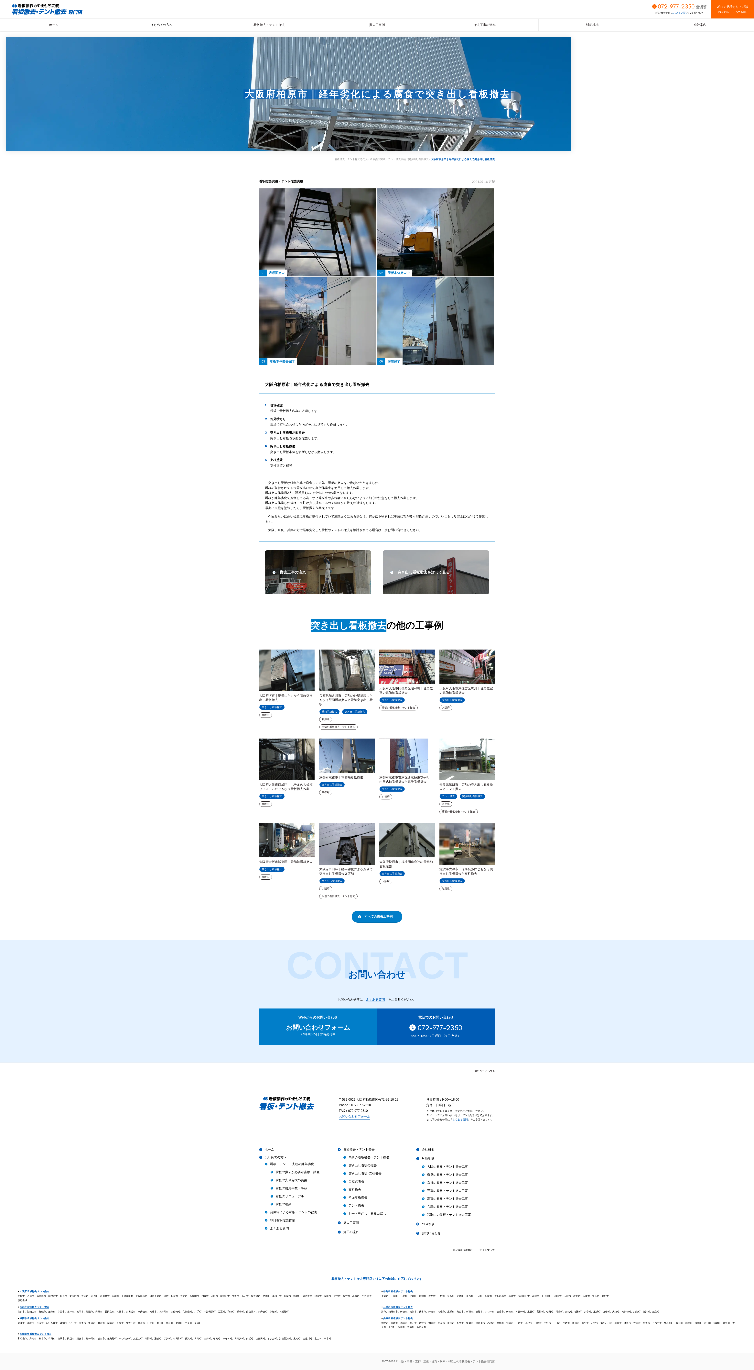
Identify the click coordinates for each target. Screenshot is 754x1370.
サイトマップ (487, 1250)
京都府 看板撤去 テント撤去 (34, 1307)
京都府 (325, 792)
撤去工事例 (377, 25)
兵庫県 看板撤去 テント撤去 (398, 1318)
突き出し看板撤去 (348, 625)
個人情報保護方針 (462, 1250)
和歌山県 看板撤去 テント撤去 (35, 1333)
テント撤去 (448, 796)
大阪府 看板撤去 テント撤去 (34, 1291)
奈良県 (446, 803)
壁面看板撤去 (329, 711)
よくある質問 (375, 999)
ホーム (54, 25)
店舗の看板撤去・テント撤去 (338, 726)
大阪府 (265, 714)
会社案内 (700, 25)
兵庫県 (325, 719)
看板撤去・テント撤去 (269, 25)
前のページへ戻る (484, 1070)
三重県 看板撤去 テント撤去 (398, 1307)
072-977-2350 (440, 1027)
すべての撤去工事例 (378, 916)
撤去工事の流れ (485, 25)
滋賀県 (446, 888)
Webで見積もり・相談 (732, 9)
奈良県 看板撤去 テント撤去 (398, 1291)
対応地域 (592, 25)
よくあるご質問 (679, 12)
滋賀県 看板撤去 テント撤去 (34, 1318)
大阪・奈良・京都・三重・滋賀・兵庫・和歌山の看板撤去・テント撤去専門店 (447, 1361)
